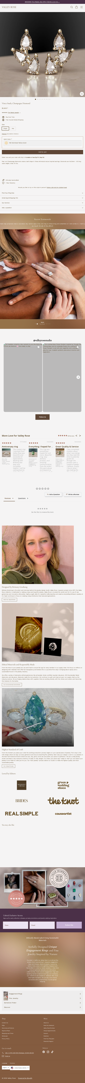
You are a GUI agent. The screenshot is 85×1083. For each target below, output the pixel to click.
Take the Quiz (64, 552)
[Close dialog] (83, 2)
